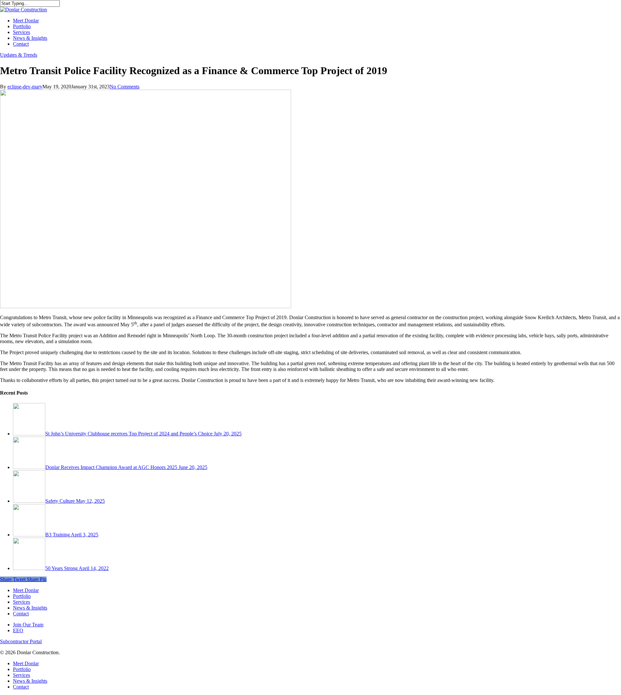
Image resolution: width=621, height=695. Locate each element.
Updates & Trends (18, 55)
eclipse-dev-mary (24, 86)
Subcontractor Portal (21, 641)
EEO (18, 630)
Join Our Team (28, 624)
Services (21, 602)
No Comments (124, 86)
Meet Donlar (26, 590)
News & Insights (30, 608)
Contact (21, 613)
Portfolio (22, 596)
